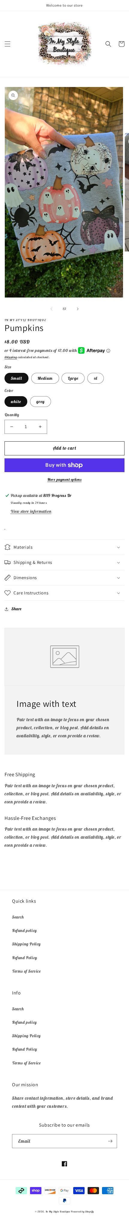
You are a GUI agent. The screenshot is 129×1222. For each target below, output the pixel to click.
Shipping (10, 357)
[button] (7, 44)
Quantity (11, 414)
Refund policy (24, 930)
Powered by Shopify (82, 1211)
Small (16, 378)
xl (96, 378)
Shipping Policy (26, 944)
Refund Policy (24, 957)
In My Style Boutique (58, 1211)
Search (18, 917)
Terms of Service (26, 971)
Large (73, 378)
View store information (30, 511)
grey (40, 401)
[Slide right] (77, 308)
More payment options (64, 479)
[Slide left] (51, 308)
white (16, 401)
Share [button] (16, 608)
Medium (45, 378)
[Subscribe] (110, 1141)
